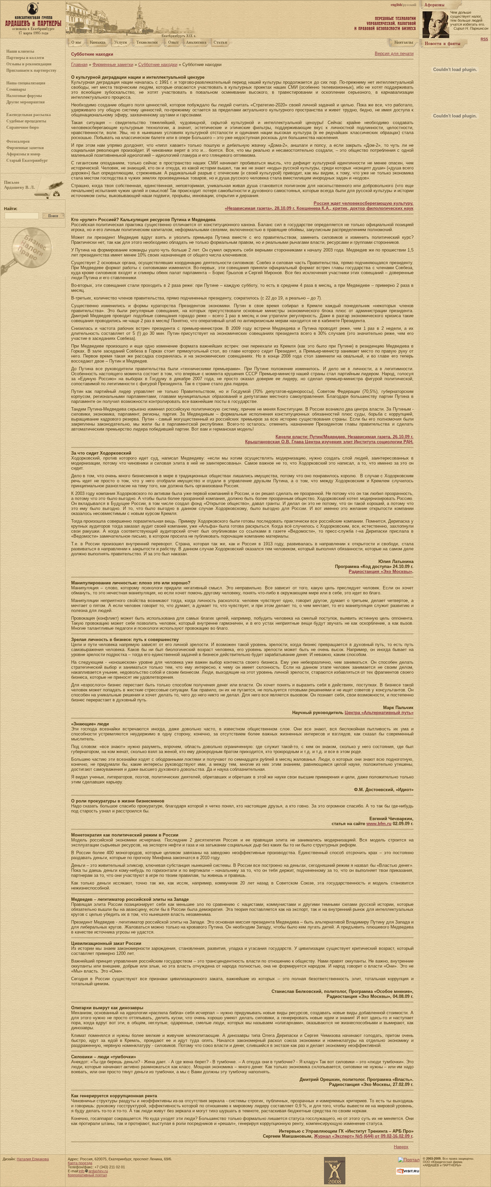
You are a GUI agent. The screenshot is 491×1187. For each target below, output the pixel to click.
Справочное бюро (22, 127)
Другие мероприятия (25, 102)
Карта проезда (80, 1163)
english (396, 4)
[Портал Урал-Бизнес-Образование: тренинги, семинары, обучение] (409, 1159)
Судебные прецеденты (26, 121)
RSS (484, 39)
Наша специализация (25, 83)
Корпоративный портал (87, 1175)
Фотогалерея (18, 141)
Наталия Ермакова (33, 1159)
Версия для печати (394, 53)
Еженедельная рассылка (28, 114)
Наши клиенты (20, 51)
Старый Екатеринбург (27, 160)
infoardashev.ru (93, 1171)
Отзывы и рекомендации (28, 64)
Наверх (401, 1146)
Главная (79, 64)
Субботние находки (157, 64)
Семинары (16, 89)
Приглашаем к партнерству (31, 70)
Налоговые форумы (24, 95)
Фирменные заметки (25, 147)
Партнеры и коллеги (25, 57)
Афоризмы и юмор (23, 154)
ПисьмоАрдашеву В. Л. (19, 185)
